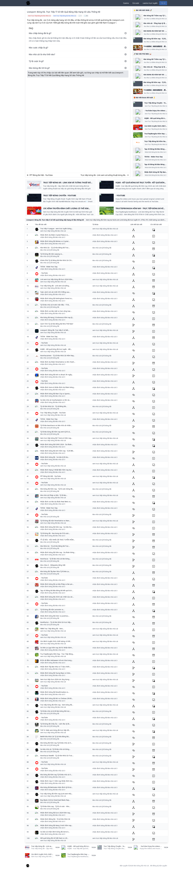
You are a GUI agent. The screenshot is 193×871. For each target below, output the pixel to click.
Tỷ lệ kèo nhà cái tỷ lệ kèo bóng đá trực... (55, 711)
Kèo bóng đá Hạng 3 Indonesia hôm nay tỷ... (56, 317)
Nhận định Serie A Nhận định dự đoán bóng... (57, 387)
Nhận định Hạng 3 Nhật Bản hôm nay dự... (56, 470)
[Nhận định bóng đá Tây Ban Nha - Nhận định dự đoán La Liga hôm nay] (138, 173)
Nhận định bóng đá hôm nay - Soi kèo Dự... (56, 527)
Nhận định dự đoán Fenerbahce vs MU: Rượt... (57, 362)
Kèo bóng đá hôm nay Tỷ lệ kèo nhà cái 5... (56, 743)
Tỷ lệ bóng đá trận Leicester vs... (52, 609)
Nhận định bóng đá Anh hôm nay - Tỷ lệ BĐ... (57, 451)
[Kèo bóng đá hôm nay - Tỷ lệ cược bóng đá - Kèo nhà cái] (138, 40)
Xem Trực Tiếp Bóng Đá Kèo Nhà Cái (156, 106)
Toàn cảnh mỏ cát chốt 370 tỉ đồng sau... (55, 292)
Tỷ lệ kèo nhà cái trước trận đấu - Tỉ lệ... (55, 305)
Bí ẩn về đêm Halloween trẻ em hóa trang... (56, 660)
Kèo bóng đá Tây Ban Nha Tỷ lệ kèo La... (55, 571)
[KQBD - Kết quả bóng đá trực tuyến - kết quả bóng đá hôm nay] (138, 119)
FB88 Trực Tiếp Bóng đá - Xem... (52, 628)
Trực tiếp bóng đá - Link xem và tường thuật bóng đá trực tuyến (103, 175)
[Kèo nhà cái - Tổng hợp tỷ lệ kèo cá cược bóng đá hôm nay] (138, 24)
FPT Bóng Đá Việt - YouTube (41, 175)
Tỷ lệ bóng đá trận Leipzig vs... (51, 254)
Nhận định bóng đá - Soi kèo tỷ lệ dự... (54, 457)
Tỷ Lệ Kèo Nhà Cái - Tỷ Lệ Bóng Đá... (53, 406)
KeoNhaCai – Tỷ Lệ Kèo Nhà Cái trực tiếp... (56, 622)
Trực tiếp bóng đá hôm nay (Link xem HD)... (56, 794)
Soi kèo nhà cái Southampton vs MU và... (55, 400)
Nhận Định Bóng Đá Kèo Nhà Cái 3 (155, 152)
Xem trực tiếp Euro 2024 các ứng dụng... (55, 679)
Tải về (163, 3)
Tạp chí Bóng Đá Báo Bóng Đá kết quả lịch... (56, 590)
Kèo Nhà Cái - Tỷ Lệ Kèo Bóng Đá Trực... (55, 248)
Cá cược (135, 3)
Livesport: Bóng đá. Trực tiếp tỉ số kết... (54, 330)
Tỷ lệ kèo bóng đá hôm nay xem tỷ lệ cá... (55, 432)
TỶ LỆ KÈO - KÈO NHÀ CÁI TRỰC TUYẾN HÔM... (57, 540)
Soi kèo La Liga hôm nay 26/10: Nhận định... (56, 648)
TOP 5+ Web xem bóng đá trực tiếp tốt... (55, 730)
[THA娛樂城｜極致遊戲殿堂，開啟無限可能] (138, 47)
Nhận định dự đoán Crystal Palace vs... (54, 235)
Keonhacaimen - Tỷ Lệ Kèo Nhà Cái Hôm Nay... (57, 355)
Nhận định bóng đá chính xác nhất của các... (57, 597)
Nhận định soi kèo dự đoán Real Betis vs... (56, 501)
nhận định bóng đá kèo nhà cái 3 (52, 237)
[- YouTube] (138, 112)
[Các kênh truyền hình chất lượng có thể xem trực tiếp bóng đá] (138, 127)
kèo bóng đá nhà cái (141, 866)
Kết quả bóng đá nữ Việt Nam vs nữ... (54, 838)
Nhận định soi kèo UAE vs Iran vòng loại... (56, 311)
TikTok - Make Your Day (153, 157)
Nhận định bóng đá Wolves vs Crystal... (55, 241)
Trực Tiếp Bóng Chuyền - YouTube (53, 413)
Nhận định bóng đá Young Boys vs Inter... (55, 673)
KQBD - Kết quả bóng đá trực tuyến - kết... (56, 349)
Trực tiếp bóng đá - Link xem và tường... (55, 286)
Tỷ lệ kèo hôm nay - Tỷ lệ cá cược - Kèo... (55, 806)
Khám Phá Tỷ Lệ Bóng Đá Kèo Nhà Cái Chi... (56, 260)
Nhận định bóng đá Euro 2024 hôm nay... (55, 813)
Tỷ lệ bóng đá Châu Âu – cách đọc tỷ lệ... (55, 724)
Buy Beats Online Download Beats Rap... (55, 800)
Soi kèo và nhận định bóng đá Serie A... (55, 832)
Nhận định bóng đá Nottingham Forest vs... (56, 298)
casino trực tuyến (150, 3)
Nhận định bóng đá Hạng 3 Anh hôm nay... (56, 825)
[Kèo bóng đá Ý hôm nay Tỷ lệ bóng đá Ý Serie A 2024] (138, 17)
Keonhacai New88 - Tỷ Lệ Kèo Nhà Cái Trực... (57, 755)
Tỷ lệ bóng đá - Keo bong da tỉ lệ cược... (55, 533)
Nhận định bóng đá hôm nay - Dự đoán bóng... (58, 552)
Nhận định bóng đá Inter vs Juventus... (54, 616)
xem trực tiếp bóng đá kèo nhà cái (53, 231)
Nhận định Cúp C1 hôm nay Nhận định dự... (56, 781)
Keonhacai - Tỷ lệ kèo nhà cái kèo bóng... (55, 559)
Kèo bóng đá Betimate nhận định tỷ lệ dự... (56, 787)
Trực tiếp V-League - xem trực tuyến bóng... (56, 228)
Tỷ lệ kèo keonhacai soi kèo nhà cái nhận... (56, 425)
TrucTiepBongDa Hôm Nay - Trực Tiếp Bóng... (57, 654)
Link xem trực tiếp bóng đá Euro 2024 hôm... (56, 279)
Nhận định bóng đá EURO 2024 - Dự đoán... (56, 444)
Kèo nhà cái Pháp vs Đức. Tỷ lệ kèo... (53, 495)
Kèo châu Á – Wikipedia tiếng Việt (52, 565)
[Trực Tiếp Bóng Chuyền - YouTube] (138, 104)
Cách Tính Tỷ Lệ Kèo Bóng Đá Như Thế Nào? (56, 324)
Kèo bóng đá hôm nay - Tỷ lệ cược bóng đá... (57, 489)
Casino (126, 3)
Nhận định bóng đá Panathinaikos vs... (54, 692)
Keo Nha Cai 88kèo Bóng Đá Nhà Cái (155, 19)
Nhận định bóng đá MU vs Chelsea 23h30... (56, 698)
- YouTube (44, 273)
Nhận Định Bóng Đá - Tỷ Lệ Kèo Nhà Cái (55, 819)
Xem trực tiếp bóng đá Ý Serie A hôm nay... (56, 438)
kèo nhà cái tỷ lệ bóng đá (49, 250)
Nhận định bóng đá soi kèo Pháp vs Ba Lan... (57, 584)
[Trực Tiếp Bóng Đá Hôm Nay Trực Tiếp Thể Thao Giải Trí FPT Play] (138, 142)
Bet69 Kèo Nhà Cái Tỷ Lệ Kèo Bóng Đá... (55, 736)
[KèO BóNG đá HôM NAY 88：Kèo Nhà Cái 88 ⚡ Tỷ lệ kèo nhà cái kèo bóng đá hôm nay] (138, 32)
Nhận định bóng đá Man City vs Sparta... (55, 394)
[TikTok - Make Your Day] (138, 158)
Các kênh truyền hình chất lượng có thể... (55, 641)
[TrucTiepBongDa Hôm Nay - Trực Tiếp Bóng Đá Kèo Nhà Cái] (138, 135)
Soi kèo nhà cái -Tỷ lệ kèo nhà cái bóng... (55, 749)
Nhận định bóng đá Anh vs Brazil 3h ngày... (56, 375)
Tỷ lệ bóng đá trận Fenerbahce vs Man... (55, 521)
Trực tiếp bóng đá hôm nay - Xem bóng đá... (56, 705)
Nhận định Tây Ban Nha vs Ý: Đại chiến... (55, 667)
